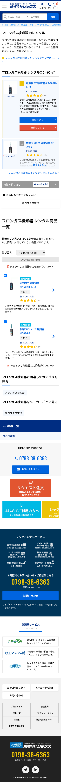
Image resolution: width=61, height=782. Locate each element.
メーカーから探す (45, 687)
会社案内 (44, 706)
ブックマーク (10, 96)
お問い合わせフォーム (33, 469)
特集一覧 (16, 713)
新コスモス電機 (31, 91)
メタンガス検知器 (15, 392)
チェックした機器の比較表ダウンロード (32, 266)
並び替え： (8, 252)
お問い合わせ (30, 596)
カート (56, 6)
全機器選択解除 (31, 259)
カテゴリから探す (16, 687)
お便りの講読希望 (16, 725)
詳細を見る (37, 119)
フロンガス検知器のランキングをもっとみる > (33, 172)
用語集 (17, 719)
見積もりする (37, 127)
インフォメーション (44, 713)
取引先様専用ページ (44, 719)
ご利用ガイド (16, 706)
